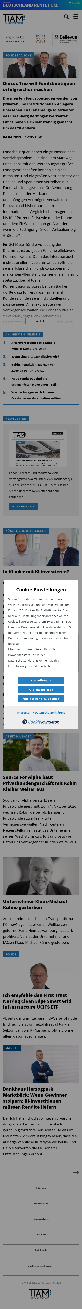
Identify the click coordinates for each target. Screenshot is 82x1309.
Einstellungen (41, 680)
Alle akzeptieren (41, 689)
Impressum (24, 712)
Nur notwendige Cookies (41, 699)
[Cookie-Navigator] (40, 723)
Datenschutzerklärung (50, 712)
